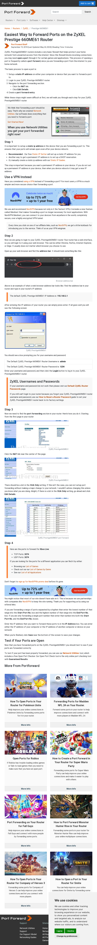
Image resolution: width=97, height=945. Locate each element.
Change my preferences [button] (67, 936)
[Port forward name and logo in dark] (20, 12)
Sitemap (46, 923)
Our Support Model (28, 934)
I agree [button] (59, 931)
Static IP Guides (58, 160)
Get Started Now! (16, 122)
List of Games (32, 566)
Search (88, 12)
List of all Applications (31, 572)
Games (45, 940)
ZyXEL (26, 28)
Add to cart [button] (86, 3)
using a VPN (29, 181)
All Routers (47, 934)
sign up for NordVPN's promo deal (33, 581)
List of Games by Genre (40, 569)
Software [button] (34, 20)
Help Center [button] (47, 20)
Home (7, 28)
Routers (16, 28)
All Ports (46, 937)
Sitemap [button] (61, 20)
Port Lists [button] (21, 20)
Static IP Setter (39, 154)
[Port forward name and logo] (13, 3)
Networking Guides (28, 937)
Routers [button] (9, 20)
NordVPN (30, 209)
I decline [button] (70, 931)
